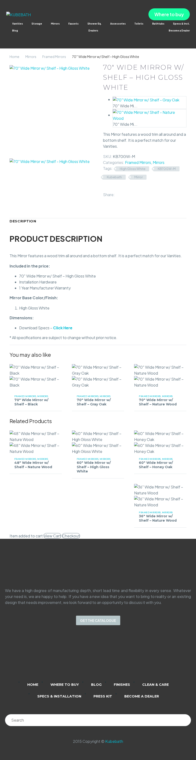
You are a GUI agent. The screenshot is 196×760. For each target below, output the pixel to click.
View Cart (52, 535)
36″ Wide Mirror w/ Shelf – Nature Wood (158, 518)
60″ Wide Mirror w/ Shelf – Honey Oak (156, 465)
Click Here (62, 327)
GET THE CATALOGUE (98, 620)
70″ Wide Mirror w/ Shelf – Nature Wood (158, 402)
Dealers (93, 30)
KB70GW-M (167, 169)
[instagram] (92, 656)
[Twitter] (125, 193)
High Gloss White (132, 169)
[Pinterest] (132, 193)
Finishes (122, 684)
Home (14, 56)
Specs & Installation (59, 696)
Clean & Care (155, 684)
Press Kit (102, 696)
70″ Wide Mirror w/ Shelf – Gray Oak (94, 402)
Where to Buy (64, 684)
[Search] (185, 720)
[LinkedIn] (139, 193)
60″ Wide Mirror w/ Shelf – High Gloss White (94, 467)
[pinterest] (116, 656)
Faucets (73, 23)
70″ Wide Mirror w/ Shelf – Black (31, 402)
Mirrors (55, 23)
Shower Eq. (94, 23)
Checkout (71, 535)
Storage (37, 23)
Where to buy (169, 14)
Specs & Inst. (181, 23)
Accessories (118, 23)
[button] (8, 37)
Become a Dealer (179, 30)
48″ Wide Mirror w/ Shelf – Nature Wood (33, 465)
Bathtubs (158, 23)
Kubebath (114, 177)
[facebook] (104, 656)
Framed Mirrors (54, 56)
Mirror (138, 177)
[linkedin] (79, 656)
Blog (15, 30)
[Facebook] (118, 193)
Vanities (17, 23)
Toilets (138, 23)
